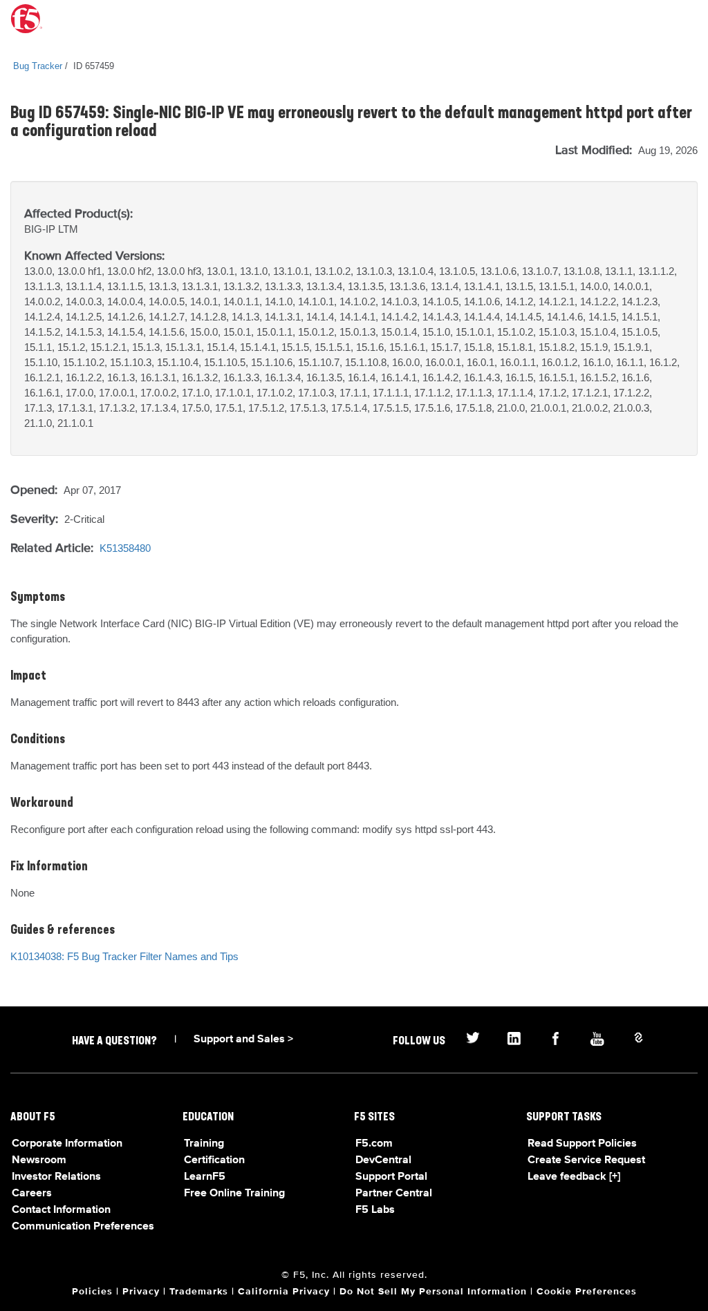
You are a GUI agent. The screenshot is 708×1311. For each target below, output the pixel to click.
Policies (92, 1291)
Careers (32, 1193)
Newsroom (39, 1160)
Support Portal (391, 1177)
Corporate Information (67, 1143)
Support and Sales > (243, 1039)
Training (204, 1143)
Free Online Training (234, 1193)
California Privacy (284, 1291)
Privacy (141, 1291)
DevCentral (383, 1160)
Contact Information (61, 1210)
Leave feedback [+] (574, 1177)
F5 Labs (375, 1210)
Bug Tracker (37, 66)
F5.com (374, 1143)
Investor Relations (56, 1177)
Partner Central (393, 1193)
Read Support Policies (582, 1143)
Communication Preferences (83, 1226)
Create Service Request (586, 1160)
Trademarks (198, 1291)
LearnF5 (204, 1177)
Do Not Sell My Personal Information (433, 1291)
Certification (214, 1160)
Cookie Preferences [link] (587, 1291)
